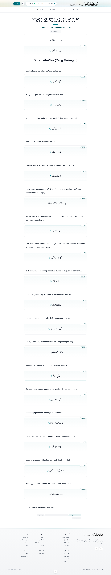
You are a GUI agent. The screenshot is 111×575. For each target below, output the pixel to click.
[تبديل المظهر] (23, 3)
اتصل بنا (16, 3)
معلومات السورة (76, 518)
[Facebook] (101, 548)
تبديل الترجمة (55, 31)
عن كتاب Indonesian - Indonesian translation (56, 515)
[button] (62, 9)
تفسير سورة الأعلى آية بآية (74, 515)
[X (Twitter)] (96, 548)
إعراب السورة (40, 515)
